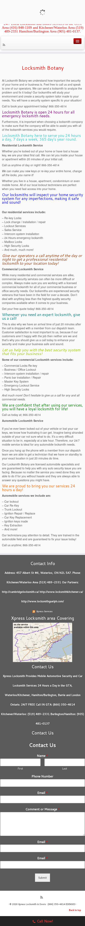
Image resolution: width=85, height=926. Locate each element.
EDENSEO (71, 904)
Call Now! (45, 921)
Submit (42, 878)
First (20, 768)
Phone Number (42, 776)
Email (42, 793)
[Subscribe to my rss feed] (5, 45)
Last (64, 768)
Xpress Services (44, 611)
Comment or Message (43, 809)
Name (42, 756)
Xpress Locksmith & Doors (32, 904)
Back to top (75, 910)
